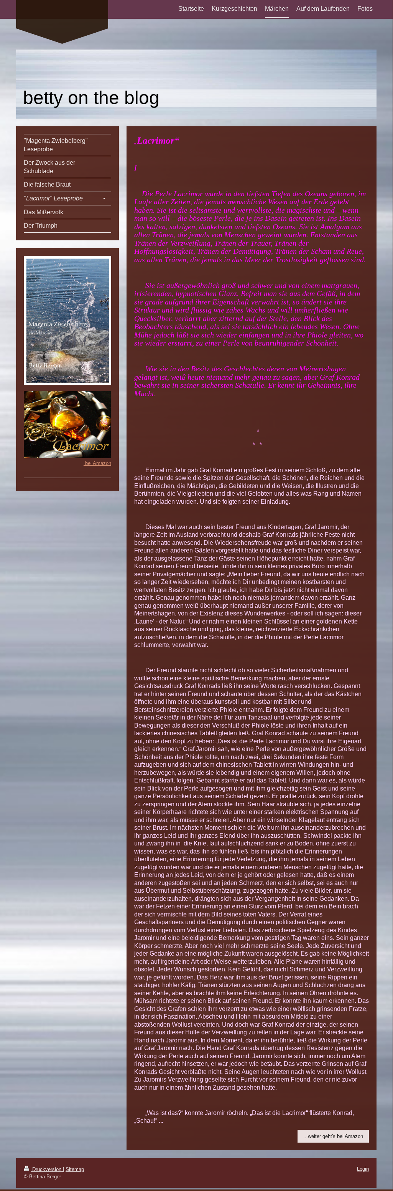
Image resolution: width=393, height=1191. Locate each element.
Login (363, 1169)
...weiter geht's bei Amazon (333, 1136)
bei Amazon (97, 463)
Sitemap (75, 1169)
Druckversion (47, 1169)
